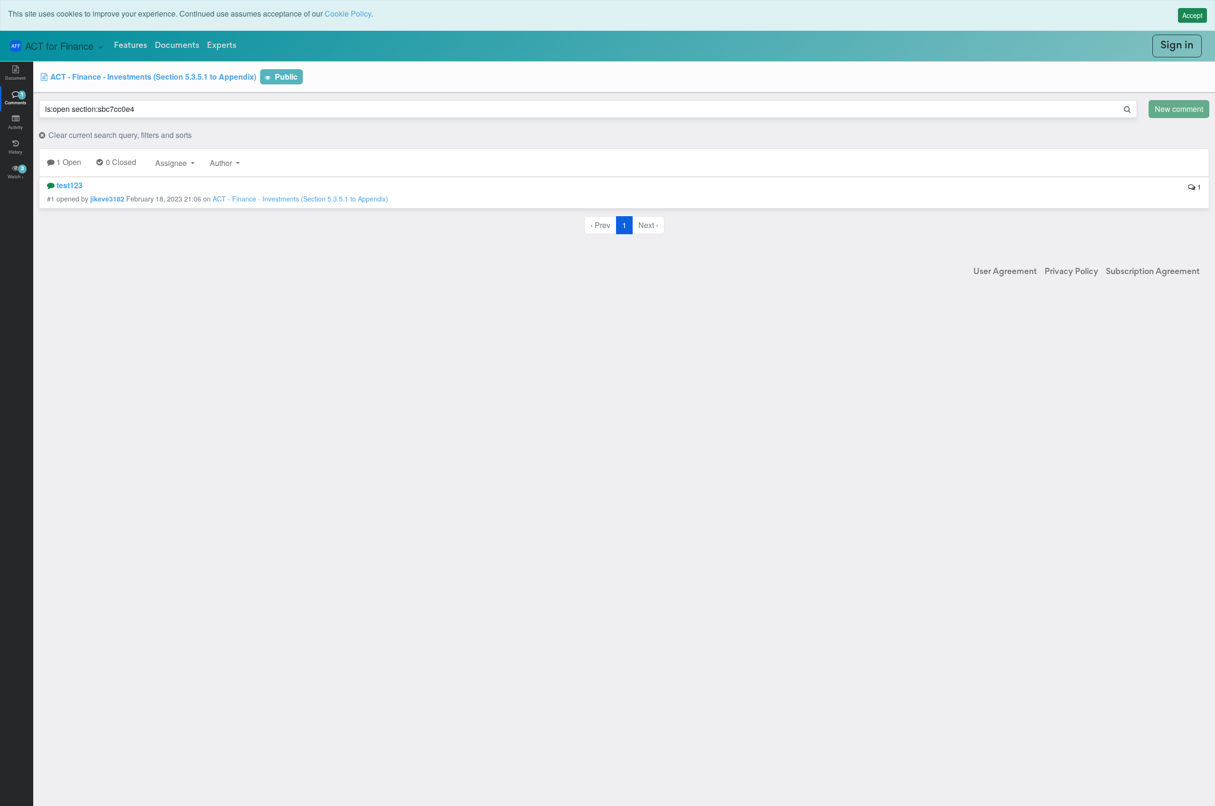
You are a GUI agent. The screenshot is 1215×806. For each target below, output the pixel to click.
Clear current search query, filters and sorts (119, 134)
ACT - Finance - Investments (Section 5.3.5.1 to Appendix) (152, 76)
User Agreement (1005, 272)
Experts (221, 46)
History (15, 153)
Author (222, 162)
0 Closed (120, 161)
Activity (15, 128)
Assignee (172, 162)
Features (130, 46)
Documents (177, 46)
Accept (1192, 15)
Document (15, 79)
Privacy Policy (1071, 272)
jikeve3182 (107, 198)
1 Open (68, 161)
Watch (16, 173)
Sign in (1177, 46)
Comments (15, 99)
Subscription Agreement (1153, 272)
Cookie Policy (348, 13)
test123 (69, 185)
